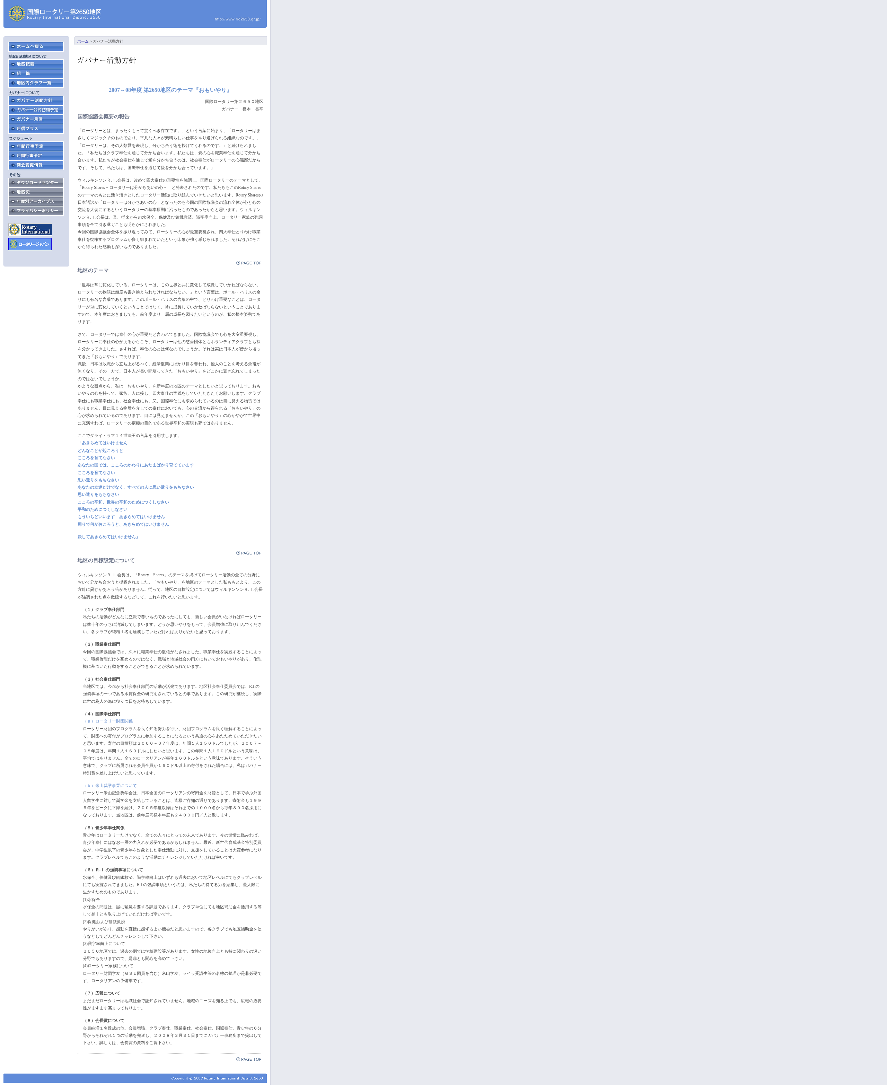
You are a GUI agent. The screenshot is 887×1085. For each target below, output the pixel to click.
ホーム (83, 41)
